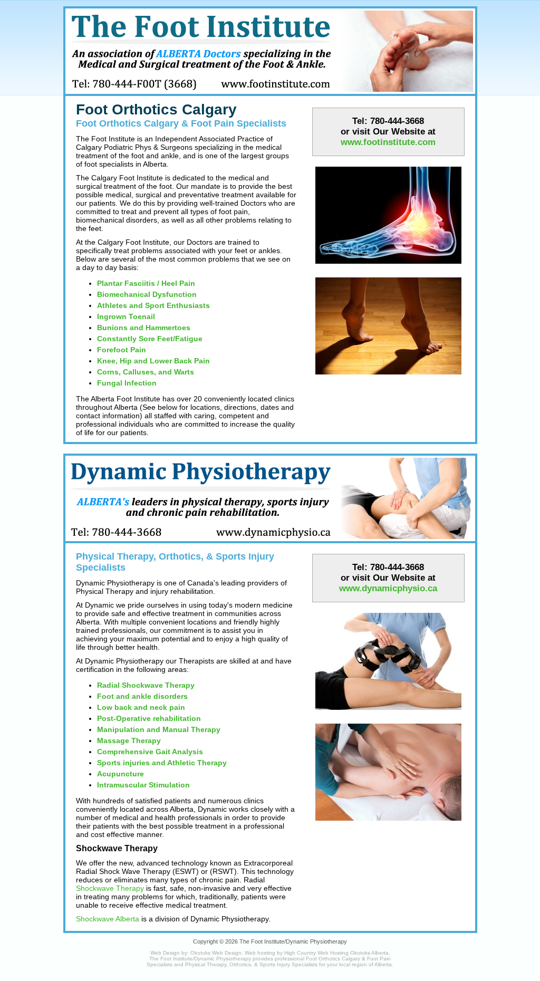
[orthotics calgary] (388, 266)
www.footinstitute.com (388, 142)
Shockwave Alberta (107, 919)
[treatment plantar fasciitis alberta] (388, 377)
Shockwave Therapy (110, 888)
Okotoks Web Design (216, 953)
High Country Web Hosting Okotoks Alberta (336, 953)
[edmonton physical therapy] (388, 823)
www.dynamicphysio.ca (388, 588)
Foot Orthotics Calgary (156, 109)
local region (353, 964)
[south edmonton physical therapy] (388, 712)
